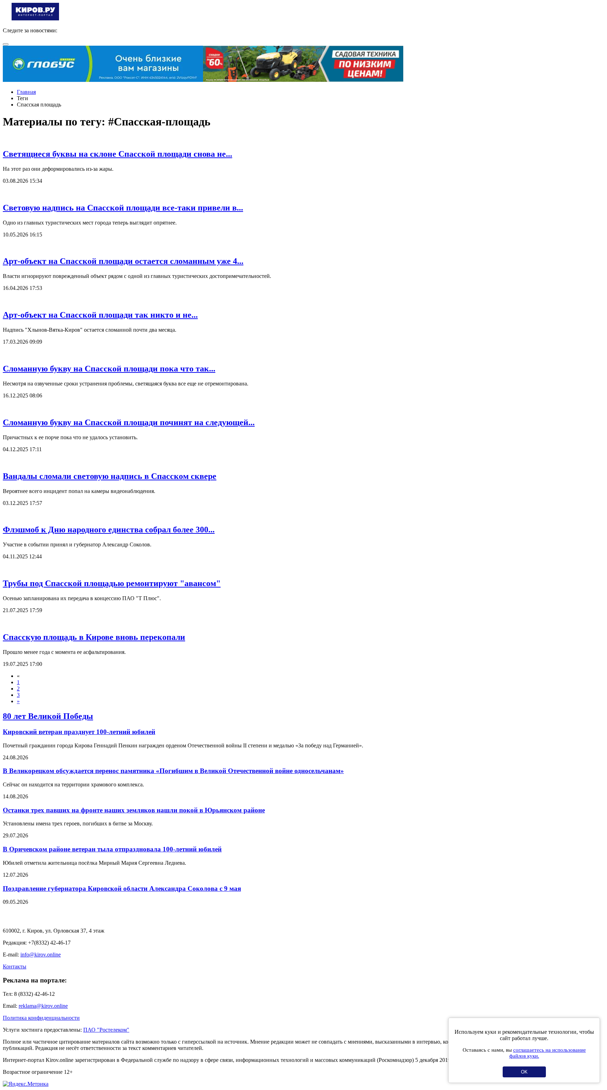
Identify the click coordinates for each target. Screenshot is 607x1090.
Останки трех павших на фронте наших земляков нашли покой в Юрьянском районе (134, 810)
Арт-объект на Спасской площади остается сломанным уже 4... (123, 261)
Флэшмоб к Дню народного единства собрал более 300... (109, 529)
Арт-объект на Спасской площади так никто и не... (100, 314)
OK (524, 1072)
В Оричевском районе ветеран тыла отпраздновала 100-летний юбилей (112, 849)
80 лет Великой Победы (48, 716)
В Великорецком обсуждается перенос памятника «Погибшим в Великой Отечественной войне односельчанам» (173, 770)
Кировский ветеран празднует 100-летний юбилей (79, 731)
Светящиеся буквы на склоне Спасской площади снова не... (117, 153)
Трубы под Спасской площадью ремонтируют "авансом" (112, 583)
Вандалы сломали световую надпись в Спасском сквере (109, 476)
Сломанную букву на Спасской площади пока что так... (109, 368)
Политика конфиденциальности (41, 1018)
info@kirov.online (40, 955)
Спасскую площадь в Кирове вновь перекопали (94, 637)
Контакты (14, 966)
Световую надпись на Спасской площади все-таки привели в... (123, 207)
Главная (26, 92)
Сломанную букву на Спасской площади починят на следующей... (129, 422)
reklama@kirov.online (43, 1006)
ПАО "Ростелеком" (106, 1030)
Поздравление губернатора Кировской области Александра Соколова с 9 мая (122, 888)
